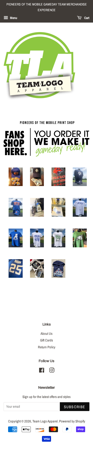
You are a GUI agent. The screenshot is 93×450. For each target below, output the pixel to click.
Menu (13, 18)
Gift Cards (46, 340)
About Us (46, 333)
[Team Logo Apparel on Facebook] (41, 371)
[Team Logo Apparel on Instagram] (51, 371)
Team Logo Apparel (45, 421)
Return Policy (46, 347)
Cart (86, 18)
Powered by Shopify (72, 421)
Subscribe (74, 406)
